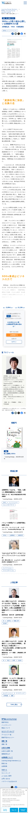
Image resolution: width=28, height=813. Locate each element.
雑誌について (6, 728)
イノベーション (12, 30)
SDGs (4, 30)
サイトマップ (6, 773)
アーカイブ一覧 (6, 735)
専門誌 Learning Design (8, 10)
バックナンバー (6, 725)
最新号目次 (5, 722)
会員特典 (4, 766)
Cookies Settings (5, 810)
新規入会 (4, 763)
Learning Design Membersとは (11, 760)
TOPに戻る (14, 704)
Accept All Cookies (22, 810)
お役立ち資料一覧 (7, 751)
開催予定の (8, 737)
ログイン (14, 341)
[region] (14, 800)
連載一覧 (4, 744)
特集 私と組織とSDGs (8, 18)
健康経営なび (6, 754)
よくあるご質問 (6, 776)
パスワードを (9, 781)
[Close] (26, 790)
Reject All (14, 810)
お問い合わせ (6, 778)
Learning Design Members (9, 9)
